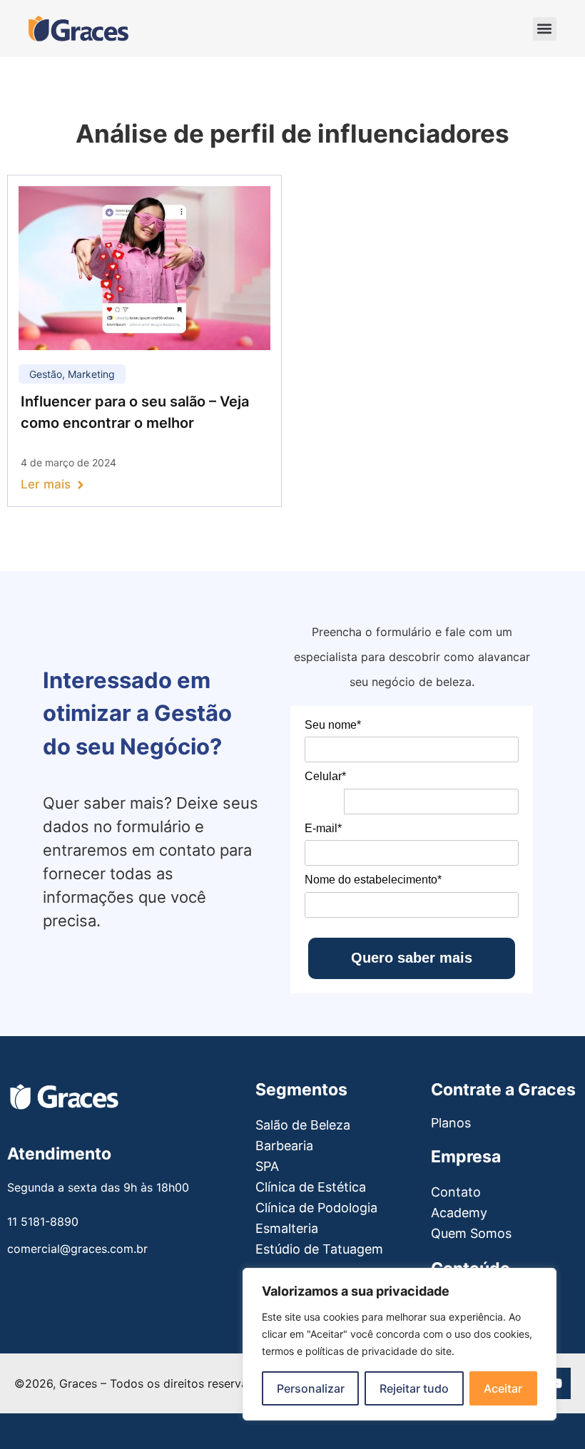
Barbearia (284, 1145)
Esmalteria (286, 1228)
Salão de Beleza (302, 1124)
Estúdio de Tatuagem (319, 1248)
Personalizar (311, 1388)
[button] (544, 29)
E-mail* (323, 828)
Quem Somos (471, 1233)
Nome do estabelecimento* (373, 880)
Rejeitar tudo (414, 1388)
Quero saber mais (411, 958)
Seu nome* (333, 725)
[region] (399, 1344)
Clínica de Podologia (316, 1207)
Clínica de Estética (310, 1186)
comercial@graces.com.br (77, 1248)
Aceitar (503, 1388)
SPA (267, 1166)
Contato (456, 1191)
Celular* (325, 776)
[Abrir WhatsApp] (34, 1412)
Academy (459, 1212)
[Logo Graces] (78, 28)
